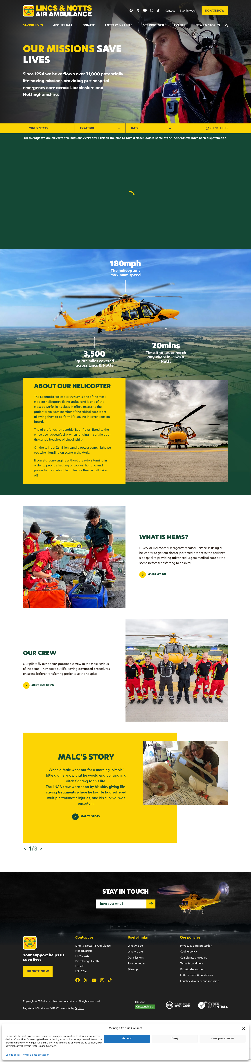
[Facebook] (131, 10)
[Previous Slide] (25, 848)
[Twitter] (137, 10)
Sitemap (133, 969)
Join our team (136, 963)
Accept (127, 1038)
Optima (79, 1008)
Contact (170, 11)
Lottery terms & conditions (196, 975)
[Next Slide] (41, 848)
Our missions (136, 958)
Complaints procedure (193, 958)
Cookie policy (13, 1055)
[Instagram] (151, 10)
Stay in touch (188, 11)
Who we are (135, 951)
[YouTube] (145, 10)
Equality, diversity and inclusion (199, 981)
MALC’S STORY (90, 816)
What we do (157, 574)
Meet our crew (42, 685)
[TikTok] (158, 10)
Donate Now (214, 11)
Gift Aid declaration (192, 969)
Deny (174, 1038)
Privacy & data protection (35, 1055)
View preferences (222, 1038)
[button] (243, 1028)
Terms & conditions (192, 963)
